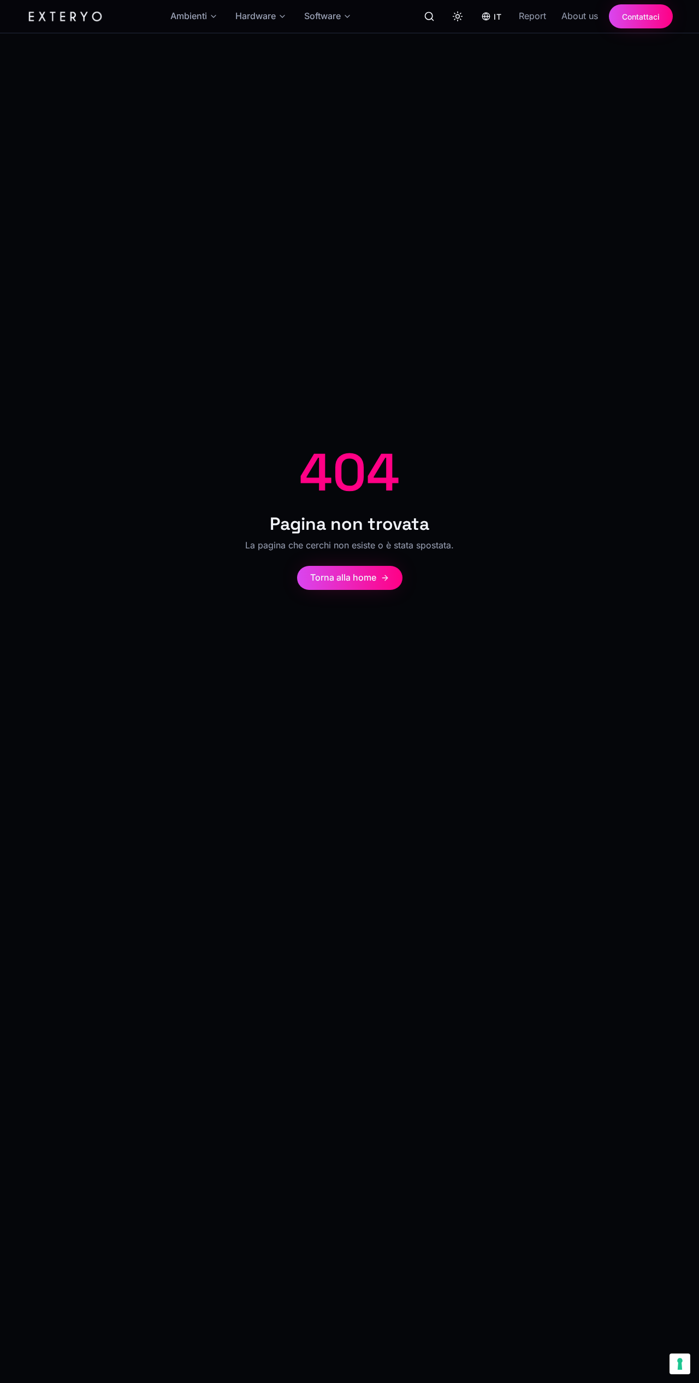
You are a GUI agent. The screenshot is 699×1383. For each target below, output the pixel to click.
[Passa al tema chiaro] (458, 16)
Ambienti (188, 15)
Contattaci (641, 16)
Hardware (255, 15)
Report (532, 15)
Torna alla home (343, 577)
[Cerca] (429, 16)
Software (322, 15)
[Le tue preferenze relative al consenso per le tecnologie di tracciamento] (680, 1364)
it (497, 16)
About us (579, 15)
